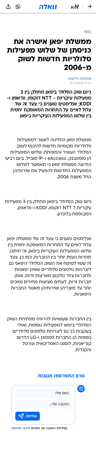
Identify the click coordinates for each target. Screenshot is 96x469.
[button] (75, 6)
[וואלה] (48, 6)
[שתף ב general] (8, 6)
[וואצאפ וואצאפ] (18, 6)
